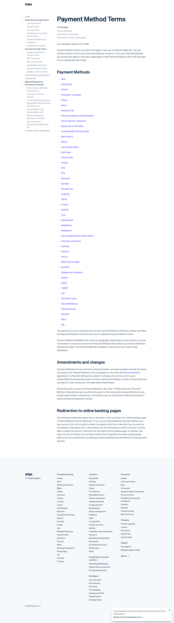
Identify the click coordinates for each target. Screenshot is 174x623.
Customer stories (128, 481)
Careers (124, 527)
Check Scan (67, 157)
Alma (63, 105)
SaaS (91, 518)
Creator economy (96, 525)
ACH (63, 79)
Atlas (59, 481)
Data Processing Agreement (37, 75)
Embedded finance (96, 495)
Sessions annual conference (132, 491)
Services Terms (33, 30)
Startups (92, 481)
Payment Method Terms (37, 68)
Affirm (64, 89)
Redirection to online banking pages (71, 37)
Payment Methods (64, 31)
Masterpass (67, 220)
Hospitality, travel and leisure (100, 531)
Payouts (60, 541)
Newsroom (125, 530)
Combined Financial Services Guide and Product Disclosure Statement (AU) (39, 103)
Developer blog (95, 600)
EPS (63, 167)
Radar (59, 544)
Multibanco (66, 230)
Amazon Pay (67, 110)
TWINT (64, 288)
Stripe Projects (95, 596)
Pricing (59, 478)
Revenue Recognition (65, 548)
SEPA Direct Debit (70, 261)
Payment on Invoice (71, 241)
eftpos (64, 162)
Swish (64, 282)
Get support (126, 546)
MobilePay (66, 225)
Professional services (98, 544)
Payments (61, 538)
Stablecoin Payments (72, 272)
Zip (63, 324)
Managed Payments (65, 531)
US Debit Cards (69, 298)
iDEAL (64, 199)
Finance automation (97, 498)
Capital (60, 491)
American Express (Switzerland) (77, 115)
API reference (94, 583)
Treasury (60, 561)
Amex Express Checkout (73, 120)
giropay (65, 183)
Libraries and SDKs (96, 593)
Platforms (93, 515)
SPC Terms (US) (33, 58)
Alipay (64, 100)
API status (93, 586)
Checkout (61, 495)
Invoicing (60, 521)
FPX (63, 173)
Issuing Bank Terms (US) (37, 65)
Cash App (66, 152)
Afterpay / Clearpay (71, 94)
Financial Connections (66, 515)
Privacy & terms (127, 495)
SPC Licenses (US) (34, 62)
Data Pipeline (62, 508)
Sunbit (64, 277)
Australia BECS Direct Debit (75, 131)
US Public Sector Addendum (37, 130)
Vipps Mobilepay (69, 303)
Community (125, 488)
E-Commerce (94, 491)
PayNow (65, 246)
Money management (97, 511)
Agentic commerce (97, 485)
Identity (60, 518)
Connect (60, 501)
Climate (60, 498)
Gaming (92, 528)
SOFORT (65, 267)
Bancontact (67, 136)
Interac (64, 204)
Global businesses (96, 501)
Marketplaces (94, 508)
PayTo (64, 256)
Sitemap (124, 507)
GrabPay (65, 194)
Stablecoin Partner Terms (37, 72)
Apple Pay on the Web (72, 126)
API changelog (95, 590)
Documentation (132, 372)
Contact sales (126, 537)
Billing (59, 488)
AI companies (94, 521)
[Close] (169, 611)
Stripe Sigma (62, 551)
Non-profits (93, 541)
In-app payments (96, 505)
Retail (91, 551)
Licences (124, 504)
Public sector (94, 548)
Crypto (60, 505)
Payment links (62, 534)
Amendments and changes (68, 34)
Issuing (60, 525)
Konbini (65, 209)
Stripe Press (126, 534)
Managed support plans (130, 550)
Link (63, 214)
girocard (65, 178)
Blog (123, 485)
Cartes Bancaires (70, 147)
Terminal (60, 558)
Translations (30, 78)
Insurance (93, 534)
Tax (58, 554)
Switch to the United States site (127, 617)
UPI (63, 293)
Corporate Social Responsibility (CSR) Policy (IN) (38, 124)
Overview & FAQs (34, 23)
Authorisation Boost (65, 485)
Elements (61, 511)
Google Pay (67, 188)
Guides (124, 478)
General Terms (33, 26)
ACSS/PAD (66, 84)
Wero (64, 319)
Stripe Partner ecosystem (99, 567)
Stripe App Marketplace (98, 563)
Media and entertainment (99, 538)
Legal (27, 16)
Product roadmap (128, 524)
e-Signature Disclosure (36, 45)
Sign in (124, 556)
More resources (127, 514)
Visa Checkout (68, 308)
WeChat (65, 314)
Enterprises (93, 478)
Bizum (64, 141)
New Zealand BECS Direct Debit (77, 235)
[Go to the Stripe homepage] (27, 474)
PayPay (65, 251)
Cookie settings (127, 511)
